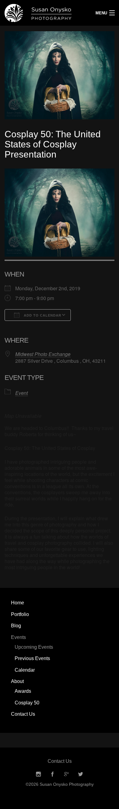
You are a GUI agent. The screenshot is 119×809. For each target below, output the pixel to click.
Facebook (52, 774)
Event (21, 392)
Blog (16, 625)
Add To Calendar (42, 315)
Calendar (25, 670)
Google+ (67, 774)
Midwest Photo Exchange (42, 354)
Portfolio (20, 614)
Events (18, 637)
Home (17, 602)
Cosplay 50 (27, 702)
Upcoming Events (34, 647)
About (17, 681)
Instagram (38, 774)
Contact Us (23, 714)
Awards (23, 691)
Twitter (81, 774)
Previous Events (32, 658)
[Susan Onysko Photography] (44, 13)
